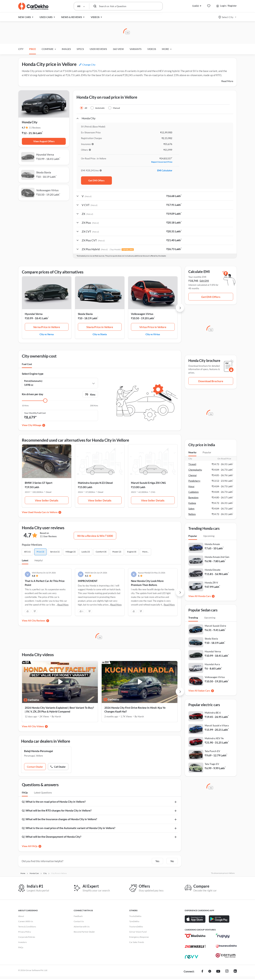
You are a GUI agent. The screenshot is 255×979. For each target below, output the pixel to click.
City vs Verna (47, 334)
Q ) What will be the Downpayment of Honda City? (51, 836)
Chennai (192, 475)
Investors (22, 942)
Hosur (191, 486)
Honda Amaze (212, 544)
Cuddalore (193, 492)
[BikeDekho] (195, 935)
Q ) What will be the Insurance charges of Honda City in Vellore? (59, 819)
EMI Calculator (164, 170)
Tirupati (192, 464)
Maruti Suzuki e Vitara (217, 725)
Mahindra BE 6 (213, 712)
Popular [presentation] (207, 452)
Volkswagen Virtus (142, 313)
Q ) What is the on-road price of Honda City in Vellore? (54, 801)
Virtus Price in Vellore (152, 327)
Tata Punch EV (212, 751)
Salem (191, 508)
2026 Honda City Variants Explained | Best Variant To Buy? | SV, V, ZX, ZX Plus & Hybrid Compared (59, 709)
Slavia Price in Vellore (99, 327)
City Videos (38, 726)
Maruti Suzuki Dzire (215, 625)
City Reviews (38, 620)
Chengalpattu (195, 469)
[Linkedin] (235, 971)
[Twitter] (209, 971)
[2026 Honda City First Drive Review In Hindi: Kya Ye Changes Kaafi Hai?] (139, 682)
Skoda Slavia (85, 313)
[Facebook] (202, 971)
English (195, 5)
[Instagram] (226, 971)
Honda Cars (204, 596)
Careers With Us (25, 921)
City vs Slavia (100, 334)
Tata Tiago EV (212, 763)
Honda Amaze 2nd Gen (217, 556)
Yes (157, 861)
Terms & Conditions (27, 926)
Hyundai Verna (33, 313)
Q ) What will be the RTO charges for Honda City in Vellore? (56, 810)
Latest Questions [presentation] (43, 792)
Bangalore (193, 497)
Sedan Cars (204, 690)
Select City (227, 17)
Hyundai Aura (212, 664)
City (20, 49)
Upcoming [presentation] (208, 535)
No (172, 861)
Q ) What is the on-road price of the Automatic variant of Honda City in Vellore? (68, 828)
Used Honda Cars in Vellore (42, 512)
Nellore (192, 514)
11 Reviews (35, 127)
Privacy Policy (24, 931)
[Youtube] (218, 971)
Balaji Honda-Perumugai (38, 751)
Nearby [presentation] (192, 452)
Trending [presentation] (193, 617)
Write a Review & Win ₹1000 (95, 535)
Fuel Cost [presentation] (27, 364)
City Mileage (34, 425)
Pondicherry (194, 480)
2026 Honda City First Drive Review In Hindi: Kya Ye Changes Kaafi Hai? (134, 709)
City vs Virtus (153, 334)
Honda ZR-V (211, 582)
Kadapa (192, 503)
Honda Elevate (212, 569)
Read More (227, 81)
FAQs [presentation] (25, 792)
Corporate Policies (26, 937)
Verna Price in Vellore (46, 327)
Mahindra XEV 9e (214, 738)
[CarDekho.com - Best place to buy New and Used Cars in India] (33, 6)
